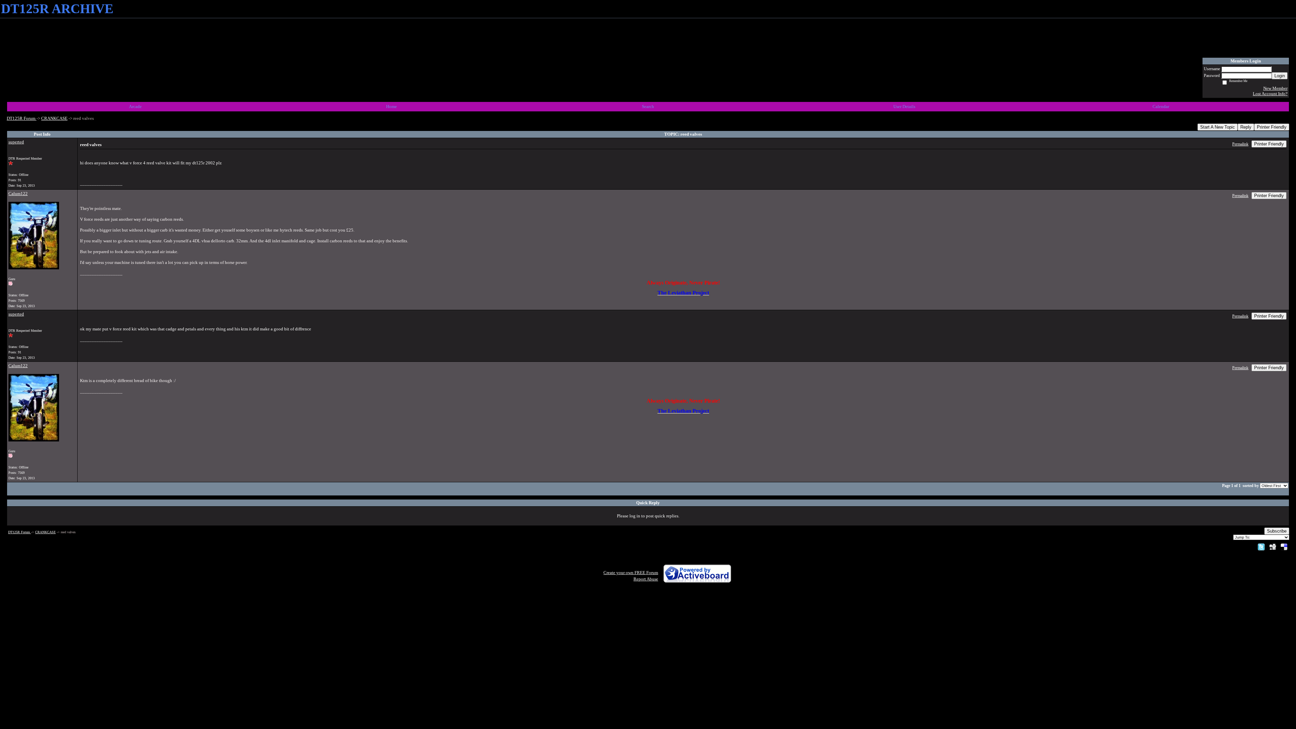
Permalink (1240, 144)
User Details (904, 106)
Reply (1245, 127)
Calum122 (18, 193)
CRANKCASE (54, 118)
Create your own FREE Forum (630, 572)
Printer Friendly (1272, 127)
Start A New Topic (1217, 127)
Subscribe (1277, 531)
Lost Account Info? (1270, 93)
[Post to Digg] (1273, 546)
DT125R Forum (21, 118)
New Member (1275, 88)
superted (16, 141)
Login (1279, 75)
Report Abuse (645, 579)
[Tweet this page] (1261, 546)
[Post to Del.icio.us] (1284, 546)
